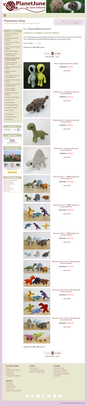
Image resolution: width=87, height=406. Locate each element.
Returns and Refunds (9, 183)
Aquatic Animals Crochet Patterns (12, 47)
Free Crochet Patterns (60, 370)
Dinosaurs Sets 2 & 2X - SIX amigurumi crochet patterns (66, 290)
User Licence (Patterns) (37, 370)
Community (9, 372)
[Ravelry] (54, 396)
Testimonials (10, 385)
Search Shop (12, 135)
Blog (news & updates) (13, 370)
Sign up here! (68, 23)
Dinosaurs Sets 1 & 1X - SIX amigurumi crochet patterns (66, 262)
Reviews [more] (12, 148)
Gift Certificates (10, 102)
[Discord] (60, 396)
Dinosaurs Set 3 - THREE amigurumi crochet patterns (66, 234)
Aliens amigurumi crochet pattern (66, 63)
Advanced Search (12, 142)
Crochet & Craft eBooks (12, 97)
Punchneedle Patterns (12, 105)
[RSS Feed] (32, 396)
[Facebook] (38, 396)
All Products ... (9, 119)
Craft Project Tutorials (60, 372)
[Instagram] (43, 396)
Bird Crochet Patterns (11, 51)
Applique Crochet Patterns (10, 72)
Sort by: (25, 43)
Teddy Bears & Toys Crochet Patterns (11, 54)
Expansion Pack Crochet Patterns (12, 81)
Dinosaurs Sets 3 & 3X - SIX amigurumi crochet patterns (66, 319)
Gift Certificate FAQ (9, 189)
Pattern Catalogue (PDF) (37, 372)
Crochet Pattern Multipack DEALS (10, 89)
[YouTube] (49, 396)
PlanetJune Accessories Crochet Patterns (12, 85)
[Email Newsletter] (27, 396)
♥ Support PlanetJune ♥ (13, 376)
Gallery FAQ (7, 190)
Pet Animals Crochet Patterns (11, 34)
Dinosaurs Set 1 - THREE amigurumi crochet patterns (66, 177)
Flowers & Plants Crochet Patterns (13, 67)
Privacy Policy (10, 389)
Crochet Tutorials (58, 368)
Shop (24, 29)
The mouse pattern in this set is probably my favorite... (12, 168)
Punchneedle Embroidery (61, 374)
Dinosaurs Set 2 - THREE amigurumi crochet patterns (66, 206)
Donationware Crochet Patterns (11, 94)
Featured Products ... (11, 117)
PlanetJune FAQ (11, 387)
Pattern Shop (34, 368)
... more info (66, 71)
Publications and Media (13, 391)
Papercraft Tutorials (11, 107)
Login (63, 21)
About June (9, 383)
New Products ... (10, 114)
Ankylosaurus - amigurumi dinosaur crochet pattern (66, 92)
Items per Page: (50, 57)
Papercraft (56, 376)
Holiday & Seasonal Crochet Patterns (11, 63)
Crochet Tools (9, 100)
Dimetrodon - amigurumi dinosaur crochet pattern (66, 149)
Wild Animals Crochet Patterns (11, 39)
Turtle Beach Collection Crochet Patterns (12, 76)
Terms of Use (7, 185)
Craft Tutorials (9, 110)
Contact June (7, 187)
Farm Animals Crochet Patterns (12, 43)
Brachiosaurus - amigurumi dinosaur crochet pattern (66, 121)
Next (58, 53)
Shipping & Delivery (9, 182)
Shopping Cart (77, 23)
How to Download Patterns (10, 180)
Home (8, 368)
